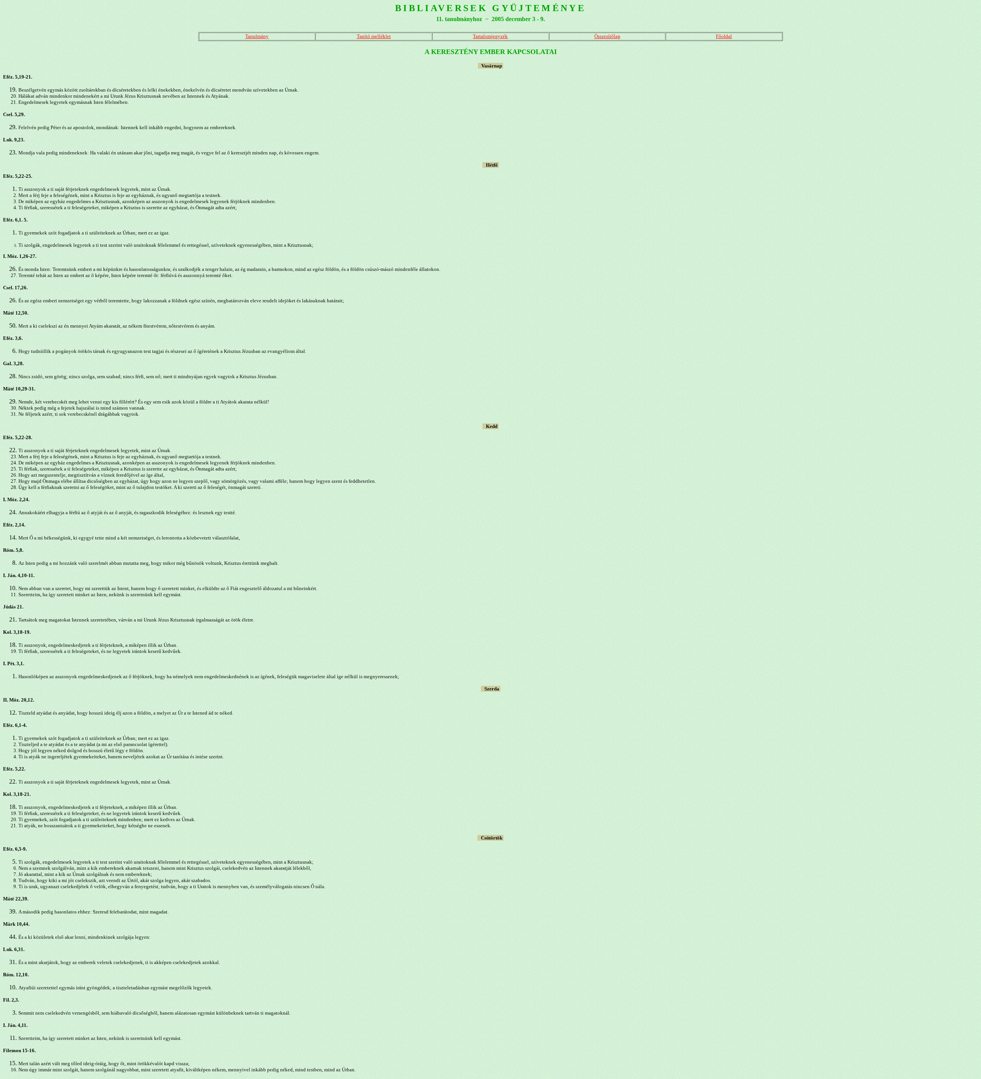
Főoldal (724, 36)
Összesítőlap (607, 36)
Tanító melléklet (374, 36)
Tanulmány (257, 36)
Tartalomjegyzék (490, 36)
